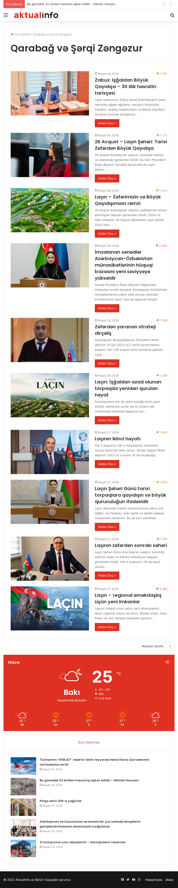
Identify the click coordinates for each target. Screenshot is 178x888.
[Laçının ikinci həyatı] (50, 452)
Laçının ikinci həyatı (117, 438)
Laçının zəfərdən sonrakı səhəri (131, 545)
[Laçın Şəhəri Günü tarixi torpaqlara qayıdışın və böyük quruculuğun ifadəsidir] (50, 502)
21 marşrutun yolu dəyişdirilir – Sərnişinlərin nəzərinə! (83, 842)
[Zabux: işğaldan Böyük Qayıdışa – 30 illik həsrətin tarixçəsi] (50, 93)
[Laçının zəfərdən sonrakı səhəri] (50, 559)
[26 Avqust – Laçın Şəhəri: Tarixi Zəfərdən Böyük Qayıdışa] (50, 155)
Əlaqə (169, 880)
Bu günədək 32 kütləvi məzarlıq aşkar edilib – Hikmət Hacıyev (71, 4)
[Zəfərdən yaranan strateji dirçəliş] (50, 340)
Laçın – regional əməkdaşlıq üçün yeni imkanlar (128, 598)
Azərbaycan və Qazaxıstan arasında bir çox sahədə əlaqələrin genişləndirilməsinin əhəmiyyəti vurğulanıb (90, 824)
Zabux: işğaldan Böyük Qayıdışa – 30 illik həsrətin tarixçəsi (125, 86)
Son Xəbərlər (89, 742)
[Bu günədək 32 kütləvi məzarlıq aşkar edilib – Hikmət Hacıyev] (23, 786)
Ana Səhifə (21, 34)
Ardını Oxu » (107, 123)
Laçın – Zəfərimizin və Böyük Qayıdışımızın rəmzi (128, 200)
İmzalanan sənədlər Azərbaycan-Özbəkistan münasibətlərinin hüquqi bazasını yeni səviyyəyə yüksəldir (124, 265)
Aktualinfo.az (25, 880)
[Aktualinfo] (36, 15)
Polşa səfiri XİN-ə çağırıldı (61, 801)
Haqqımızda (153, 880)
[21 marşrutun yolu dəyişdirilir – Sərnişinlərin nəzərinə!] (23, 848)
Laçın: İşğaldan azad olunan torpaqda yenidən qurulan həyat (128, 388)
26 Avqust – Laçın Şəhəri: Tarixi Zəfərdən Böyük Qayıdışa (131, 144)
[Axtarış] (172, 16)
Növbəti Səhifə (152, 646)
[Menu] (5, 16)
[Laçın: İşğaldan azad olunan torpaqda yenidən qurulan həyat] (50, 395)
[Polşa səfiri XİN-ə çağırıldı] (23, 807)
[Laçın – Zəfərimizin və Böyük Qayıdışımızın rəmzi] (50, 210)
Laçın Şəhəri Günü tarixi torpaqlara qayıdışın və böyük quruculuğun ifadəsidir (130, 495)
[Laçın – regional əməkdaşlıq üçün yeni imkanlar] (50, 608)
